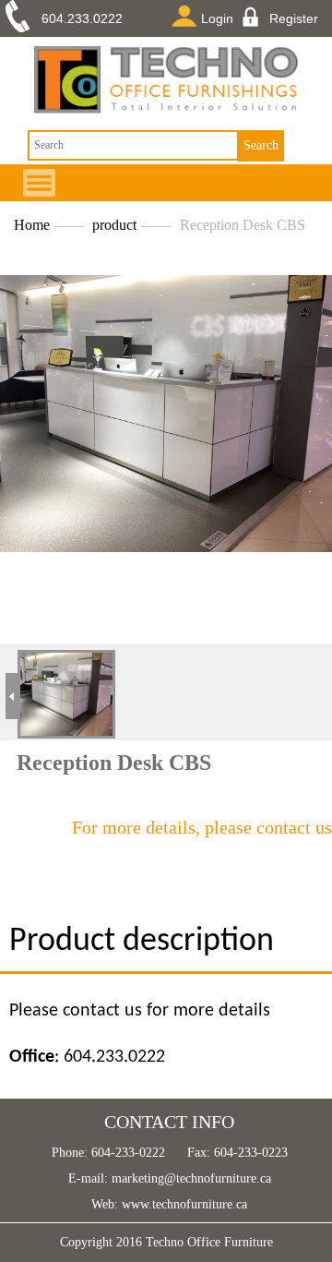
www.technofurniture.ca (182, 1204)
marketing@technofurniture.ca (189, 1178)
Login (217, 18)
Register (293, 18)
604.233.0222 (82, 18)
